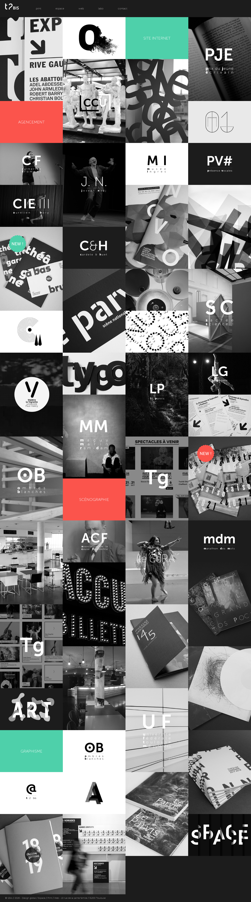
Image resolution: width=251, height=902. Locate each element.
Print (38, 8)
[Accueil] (12, 14)
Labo (100, 8)
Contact (122, 8)
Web (81, 8)
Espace (59, 8)
